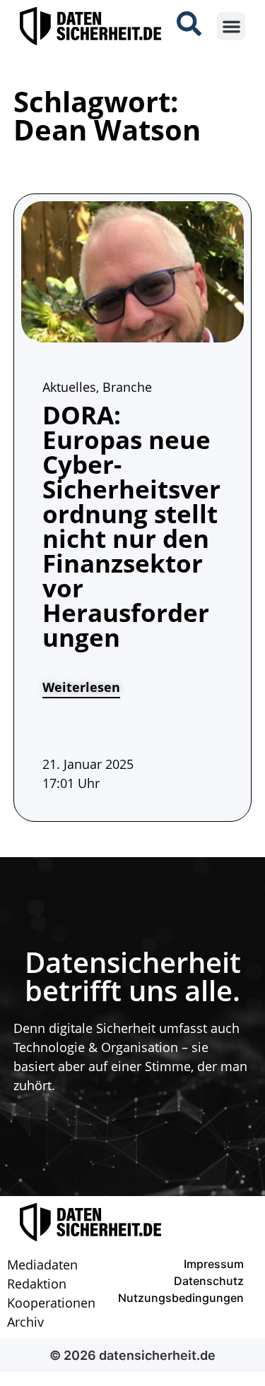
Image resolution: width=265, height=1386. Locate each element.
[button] (231, 26)
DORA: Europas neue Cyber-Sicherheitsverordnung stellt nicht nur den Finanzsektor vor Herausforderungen (131, 526)
